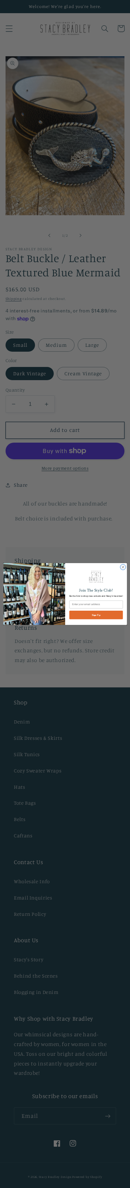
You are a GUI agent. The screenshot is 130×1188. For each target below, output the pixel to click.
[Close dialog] (122, 567)
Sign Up (96, 614)
